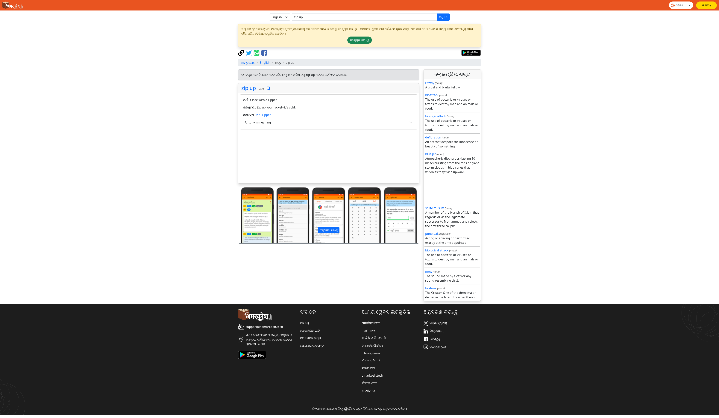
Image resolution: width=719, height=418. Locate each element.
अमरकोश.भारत (371, 323)
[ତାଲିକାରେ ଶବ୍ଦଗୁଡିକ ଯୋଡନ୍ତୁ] (268, 88)
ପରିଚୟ (304, 323)
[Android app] (252, 355)
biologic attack (435, 116)
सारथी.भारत (369, 390)
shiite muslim (434, 208)
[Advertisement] (328, 157)
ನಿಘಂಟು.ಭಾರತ (371, 360)
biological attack (436, 250)
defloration (433, 137)
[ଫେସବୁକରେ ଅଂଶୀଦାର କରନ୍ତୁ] (264, 52)
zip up (248, 87)
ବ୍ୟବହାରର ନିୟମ (310, 338)
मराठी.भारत (368, 330)
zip (258, 115)
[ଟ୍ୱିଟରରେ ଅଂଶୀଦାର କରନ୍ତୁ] (249, 52)
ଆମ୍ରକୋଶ (248, 63)
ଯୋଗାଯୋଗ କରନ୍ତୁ (312, 345)
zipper (266, 115)
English (265, 63)
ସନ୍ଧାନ (443, 17)
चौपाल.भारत (369, 383)
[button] (252, 215)
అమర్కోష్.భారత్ (374, 338)
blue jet (430, 154)
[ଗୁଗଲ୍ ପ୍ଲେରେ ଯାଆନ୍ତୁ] (471, 52)
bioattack (432, 95)
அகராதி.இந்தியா (372, 345)
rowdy (429, 83)
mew (428, 271)
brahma (430, 288)
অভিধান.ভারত (368, 368)
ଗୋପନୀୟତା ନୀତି (310, 330)
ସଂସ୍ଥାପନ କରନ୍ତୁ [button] (328, 230)
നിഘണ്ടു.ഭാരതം (371, 353)
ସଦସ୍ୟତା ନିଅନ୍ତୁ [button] (359, 40)
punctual (431, 234)
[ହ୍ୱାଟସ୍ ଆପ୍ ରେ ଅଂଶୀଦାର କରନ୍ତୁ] (257, 52)
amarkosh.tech (372, 375)
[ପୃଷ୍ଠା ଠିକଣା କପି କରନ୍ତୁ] (241, 52)
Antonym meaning (258, 122)
